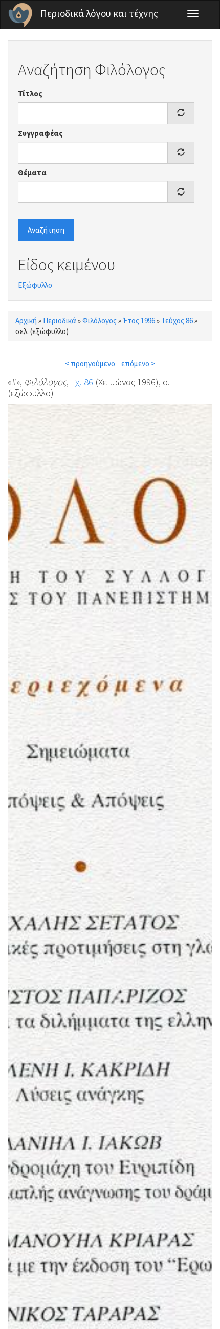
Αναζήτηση (46, 230)
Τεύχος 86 (177, 320)
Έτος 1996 (139, 320)
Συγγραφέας (40, 133)
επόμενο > (138, 363)
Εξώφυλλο (35, 285)
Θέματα (32, 173)
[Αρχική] (20, 15)
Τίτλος (30, 94)
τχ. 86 (82, 382)
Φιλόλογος (99, 320)
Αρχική (26, 320)
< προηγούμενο (90, 363)
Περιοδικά (59, 320)
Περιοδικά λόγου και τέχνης (99, 13)
